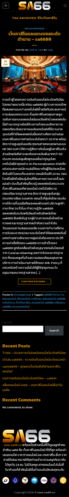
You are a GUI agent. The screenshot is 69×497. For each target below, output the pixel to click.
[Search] (65, 5)
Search (7, 322)
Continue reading (34, 281)
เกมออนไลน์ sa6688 (42, 302)
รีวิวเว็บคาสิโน (23, 302)
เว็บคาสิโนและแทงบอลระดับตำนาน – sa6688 (34, 36)
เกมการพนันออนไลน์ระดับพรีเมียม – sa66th (29, 378)
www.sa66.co (13, 445)
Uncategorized (35, 28)
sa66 (50, 50)
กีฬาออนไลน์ (23, 299)
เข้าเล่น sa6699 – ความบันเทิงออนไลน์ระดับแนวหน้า (34, 359)
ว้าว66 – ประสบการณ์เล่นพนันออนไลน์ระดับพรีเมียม (34, 352)
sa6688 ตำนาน (51, 295)
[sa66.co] (34, 5)
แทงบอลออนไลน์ (21, 306)
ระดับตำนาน (8, 302)
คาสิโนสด (36, 299)
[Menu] (6, 6)
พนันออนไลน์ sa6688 (54, 299)
